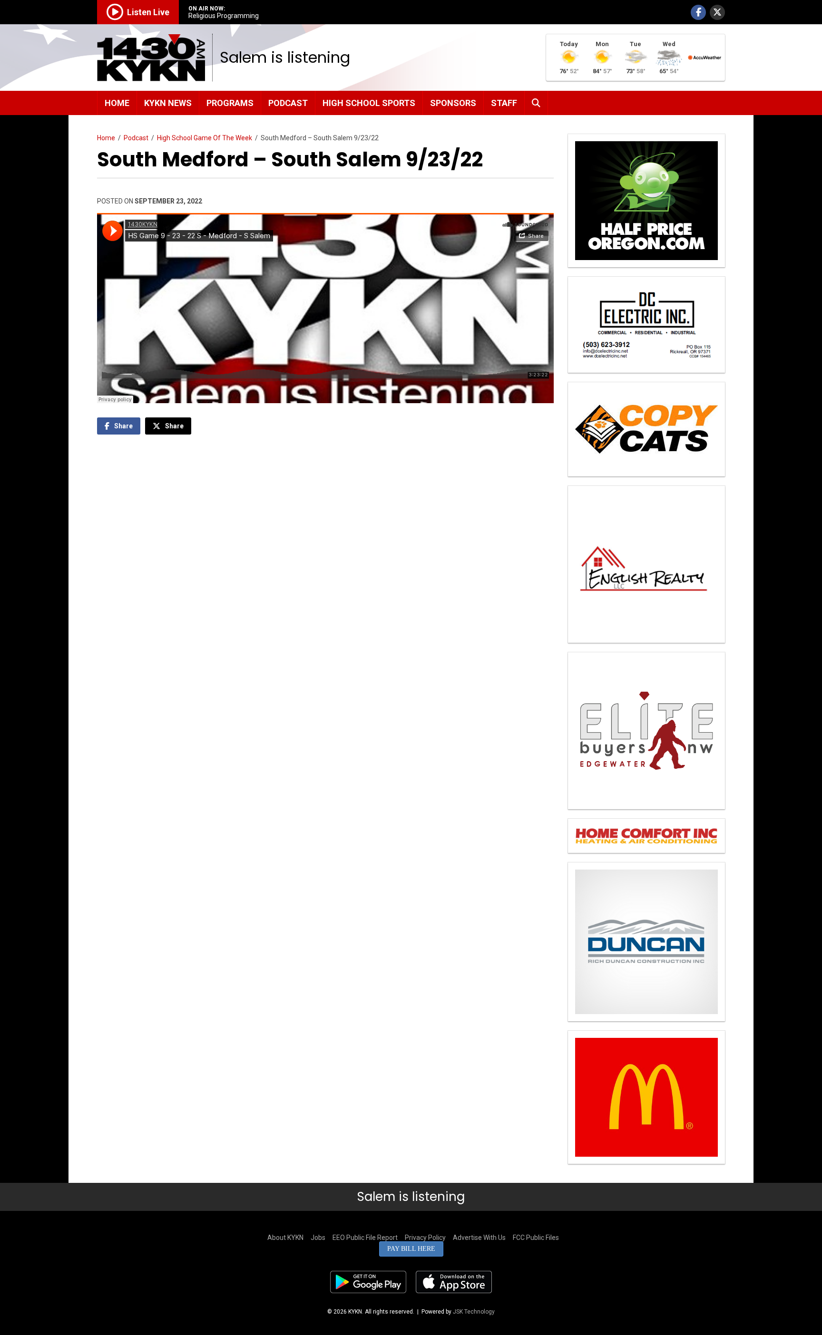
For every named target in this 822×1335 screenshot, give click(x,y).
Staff (504, 103)
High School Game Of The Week (204, 138)
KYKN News (168, 103)
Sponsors (453, 103)
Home (117, 103)
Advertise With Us (479, 1237)
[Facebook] (698, 12)
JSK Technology (474, 1311)
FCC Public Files (536, 1237)
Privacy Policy (425, 1237)
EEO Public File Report (365, 1237)
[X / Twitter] (717, 12)
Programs (230, 103)
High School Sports (369, 103)
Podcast (288, 103)
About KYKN (285, 1237)
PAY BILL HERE (411, 1248)
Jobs (318, 1237)
